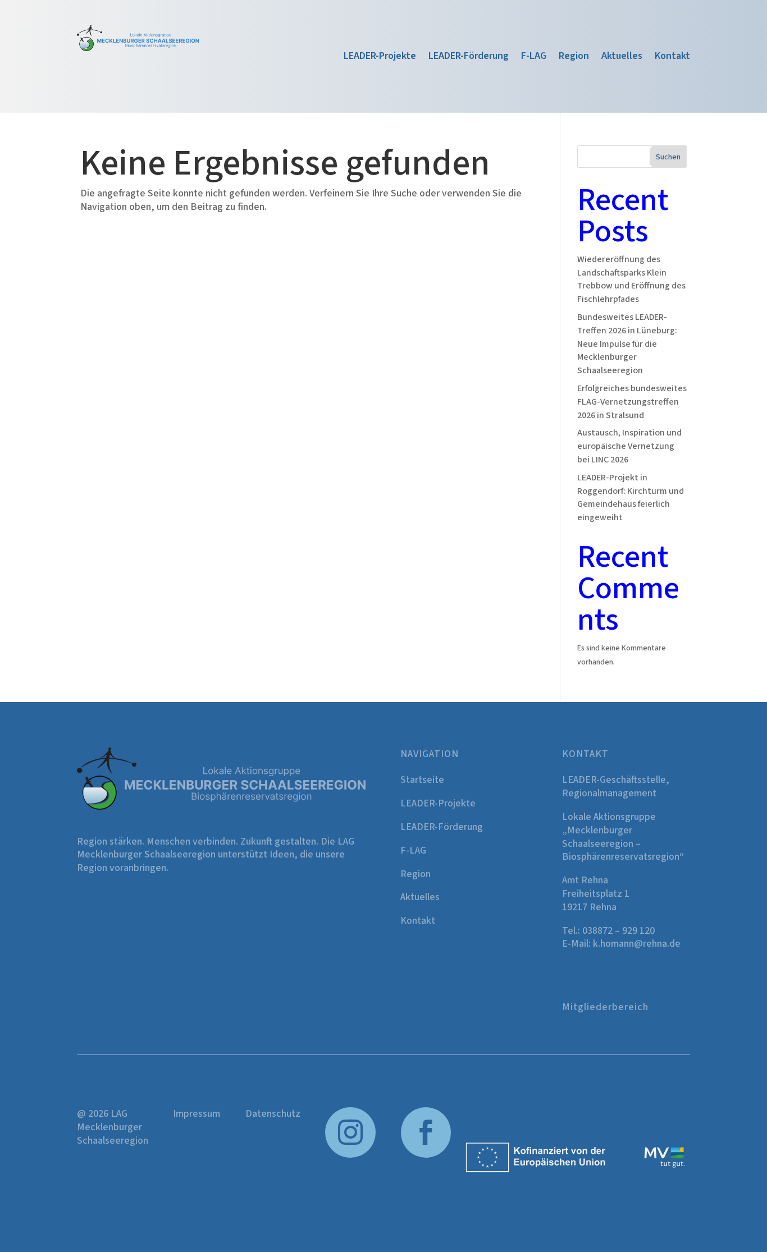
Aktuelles (621, 57)
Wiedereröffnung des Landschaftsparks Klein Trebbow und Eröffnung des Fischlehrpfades (631, 279)
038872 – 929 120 (618, 931)
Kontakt (672, 57)
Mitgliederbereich (605, 1007)
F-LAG (533, 57)
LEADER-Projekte (380, 57)
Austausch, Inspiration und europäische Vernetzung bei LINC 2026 (629, 446)
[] (426, 1155)
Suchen (668, 157)
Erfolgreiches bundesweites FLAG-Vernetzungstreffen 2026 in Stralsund (632, 401)
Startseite (422, 780)
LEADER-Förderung (468, 57)
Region (574, 57)
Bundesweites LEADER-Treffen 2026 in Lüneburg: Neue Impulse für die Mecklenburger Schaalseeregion (627, 344)
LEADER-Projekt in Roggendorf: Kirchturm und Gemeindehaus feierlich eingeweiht (630, 497)
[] (350, 1155)
